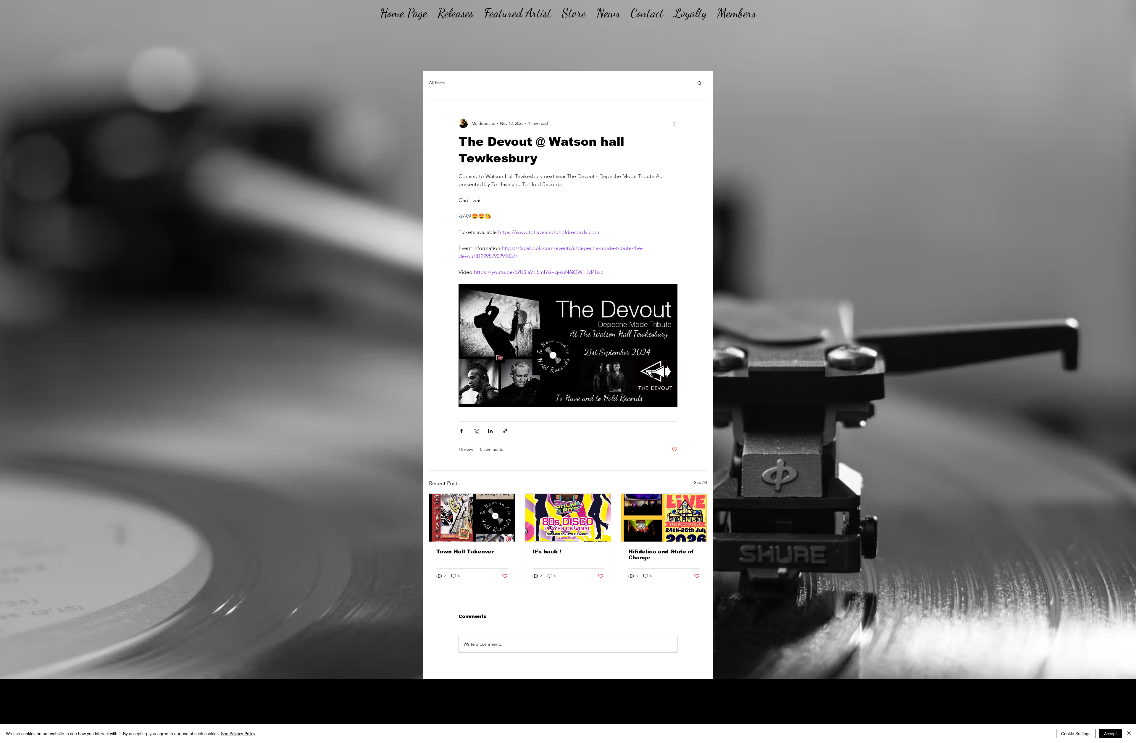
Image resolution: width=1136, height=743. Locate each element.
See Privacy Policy (238, 733)
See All (700, 482)
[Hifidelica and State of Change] (664, 518)
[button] (699, 82)
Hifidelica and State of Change (661, 555)
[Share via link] (505, 431)
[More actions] (673, 123)
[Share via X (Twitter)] (476, 431)
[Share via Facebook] (461, 431)
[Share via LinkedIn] (490, 431)
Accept (1110, 733)
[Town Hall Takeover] (472, 518)
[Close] (1128, 733)
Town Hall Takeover (465, 552)
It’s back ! (546, 552)
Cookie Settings (1075, 733)
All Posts (437, 82)
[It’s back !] (568, 518)
